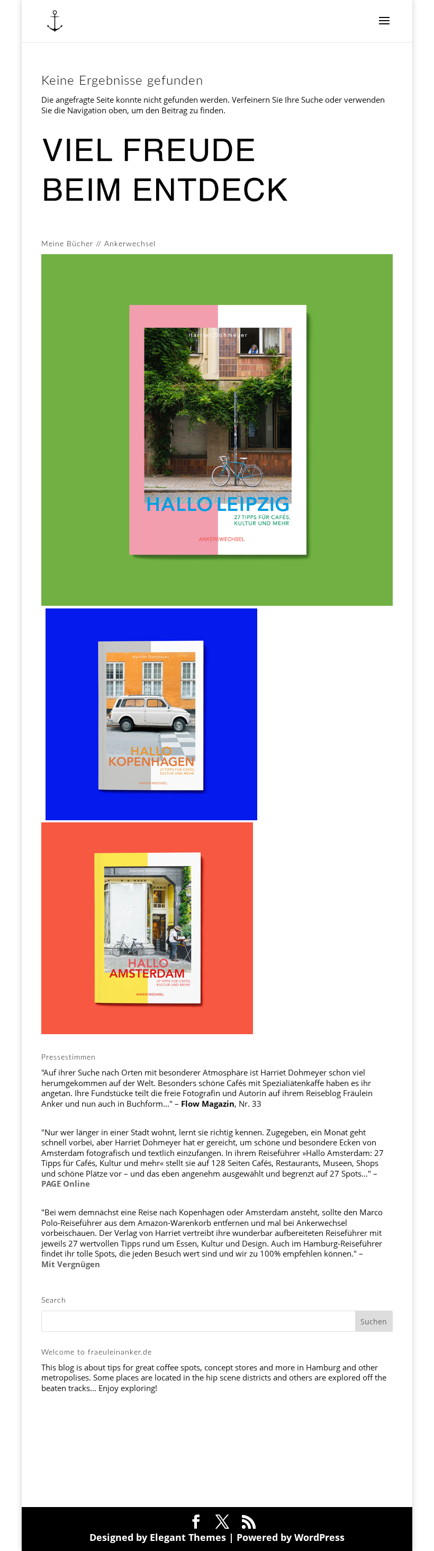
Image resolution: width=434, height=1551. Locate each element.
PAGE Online (65, 1183)
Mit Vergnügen (70, 1264)
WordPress (319, 1537)
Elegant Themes (188, 1537)
